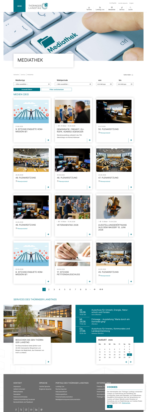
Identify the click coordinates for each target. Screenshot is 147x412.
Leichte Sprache (123, 3)
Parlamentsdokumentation (64, 397)
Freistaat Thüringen (103, 386)
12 (109, 352)
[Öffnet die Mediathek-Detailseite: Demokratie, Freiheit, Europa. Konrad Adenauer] (72, 111)
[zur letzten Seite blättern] (101, 289)
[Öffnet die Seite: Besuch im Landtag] (38, 324)
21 (119, 354)
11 (105, 352)
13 (114, 352)
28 (119, 357)
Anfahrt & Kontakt (19, 389)
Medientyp (20, 80)
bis (120, 80)
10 (100, 352)
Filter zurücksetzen (56, 89)
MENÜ (19, 6)
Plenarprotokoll (105, 133)
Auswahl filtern (27, 89)
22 (124, 354)
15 (124, 352)
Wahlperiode (62, 80)
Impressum (17, 386)
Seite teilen (127, 75)
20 (114, 354)
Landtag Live (100, 9)
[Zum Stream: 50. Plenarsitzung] (114, 111)
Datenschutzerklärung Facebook (24, 399)
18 (105, 354)
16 (129, 352)
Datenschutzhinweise (20, 397)
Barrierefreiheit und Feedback (23, 402)
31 (100, 360)
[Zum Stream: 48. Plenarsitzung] (72, 160)
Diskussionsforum (61, 391)
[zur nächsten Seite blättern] (94, 289)
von (99, 80)
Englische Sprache (45, 389)
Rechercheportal (61, 389)
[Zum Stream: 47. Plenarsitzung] (114, 160)
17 (99, 354)
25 (105, 357)
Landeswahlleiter (102, 389)
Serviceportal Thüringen (104, 394)
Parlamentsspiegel (103, 391)
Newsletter (17, 394)
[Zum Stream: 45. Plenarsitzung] (114, 254)
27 (114, 357)
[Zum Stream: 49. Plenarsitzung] (31, 160)
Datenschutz (126, 403)
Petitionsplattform (61, 394)
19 (109, 354)
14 (119, 352)
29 (124, 357)
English (132, 3)
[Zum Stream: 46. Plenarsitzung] (31, 207)
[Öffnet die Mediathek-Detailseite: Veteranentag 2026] (72, 207)
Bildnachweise (18, 391)
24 (100, 357)
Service (121, 9)
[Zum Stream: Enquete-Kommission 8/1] (31, 111)
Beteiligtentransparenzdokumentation (68, 399)
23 (129, 354)
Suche (130, 9)
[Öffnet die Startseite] (38, 10)
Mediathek (111, 9)
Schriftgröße (112, 3)
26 (109, 357)
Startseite (16, 74)
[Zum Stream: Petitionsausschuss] (72, 254)
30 (129, 357)
